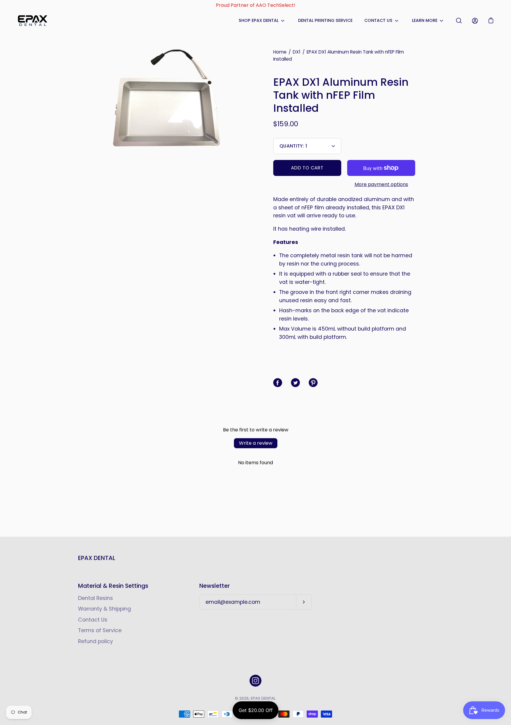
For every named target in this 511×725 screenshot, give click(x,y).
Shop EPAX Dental (259, 20)
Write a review (255, 443)
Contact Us (378, 20)
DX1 (296, 52)
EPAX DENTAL (96, 558)
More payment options (381, 184)
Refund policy (95, 641)
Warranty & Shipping (104, 608)
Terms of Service (100, 630)
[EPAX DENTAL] (32, 20)
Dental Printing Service (325, 20)
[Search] (459, 20)
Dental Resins (95, 598)
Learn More (424, 20)
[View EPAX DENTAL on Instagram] (255, 681)
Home (280, 52)
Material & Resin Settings (113, 586)
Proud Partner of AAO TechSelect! (255, 5)
